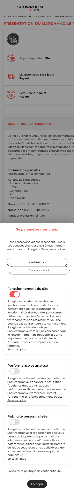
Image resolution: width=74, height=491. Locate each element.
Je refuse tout (37, 262)
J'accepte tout (39, 270)
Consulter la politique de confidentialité (34, 471)
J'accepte (37, 484)
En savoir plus (16, 349)
